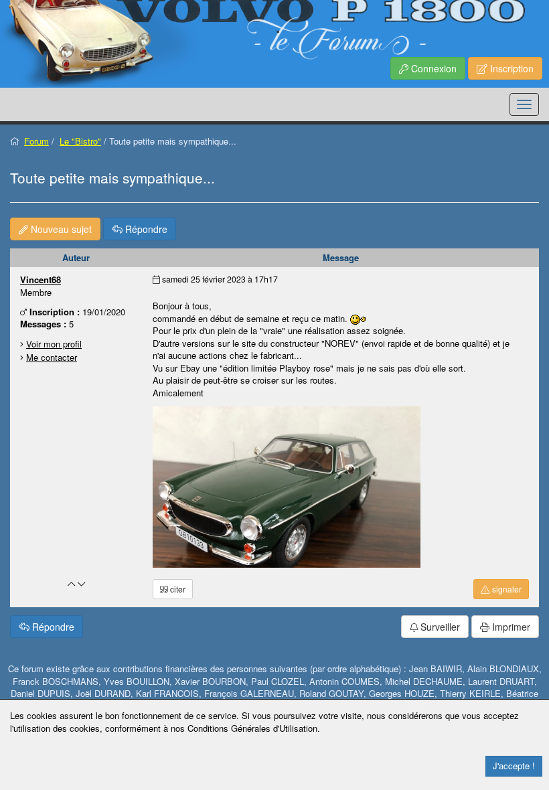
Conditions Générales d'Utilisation (252, 728)
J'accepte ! (514, 765)
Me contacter (51, 357)
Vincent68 (40, 279)
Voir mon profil (54, 343)
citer (176, 589)
